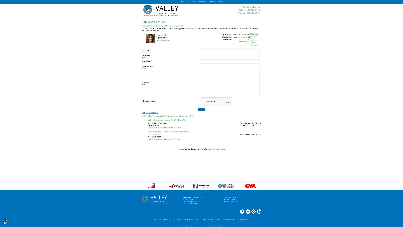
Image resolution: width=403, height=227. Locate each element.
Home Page (157, 219)
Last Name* (146, 56)
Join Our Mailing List (180, 219)
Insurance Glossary (208, 219)
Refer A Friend (193, 219)
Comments (145, 83)
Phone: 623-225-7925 (230, 202)
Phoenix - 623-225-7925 (249, 13)
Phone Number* (147, 66)
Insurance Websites (184, 149)
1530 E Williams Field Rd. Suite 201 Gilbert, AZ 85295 (193, 199)
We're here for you (251, 7)
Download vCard (244, 41)
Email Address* (147, 61)
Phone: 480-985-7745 (189, 202)
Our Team (167, 219)
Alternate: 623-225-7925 (190, 204)
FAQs (218, 219)
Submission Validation (149, 101)
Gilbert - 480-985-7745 (249, 10)
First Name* (146, 50)
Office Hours (176, 127)
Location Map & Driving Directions (159, 127)
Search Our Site (244, 219)
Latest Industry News (229, 219)
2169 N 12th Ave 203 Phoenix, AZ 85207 (230, 199)
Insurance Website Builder (216, 149)
